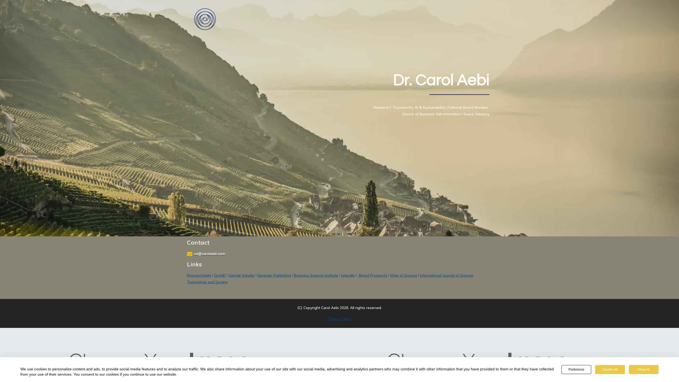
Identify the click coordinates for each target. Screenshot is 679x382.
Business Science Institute (315, 275)
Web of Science (403, 275)
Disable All (610, 369)
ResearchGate (199, 275)
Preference (576, 369)
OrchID (220, 275)
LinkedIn (348, 275)
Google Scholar (242, 275)
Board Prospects (372, 275)
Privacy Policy (339, 318)
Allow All (644, 369)
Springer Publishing (274, 275)
